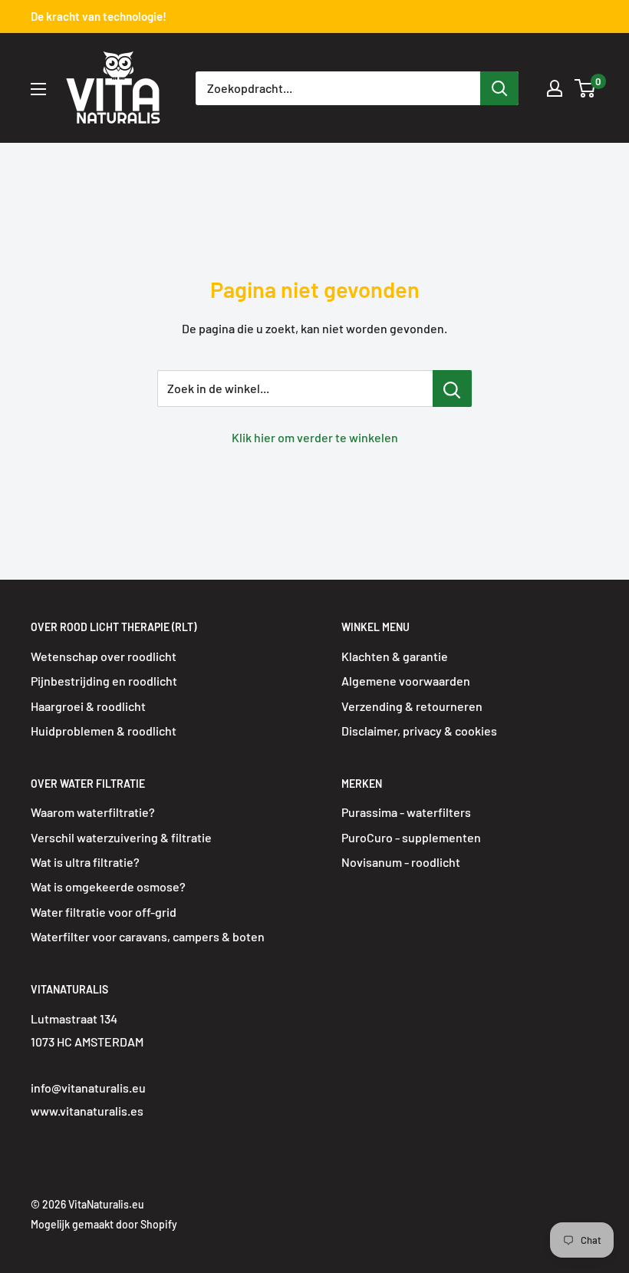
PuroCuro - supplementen (411, 837)
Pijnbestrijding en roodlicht (104, 680)
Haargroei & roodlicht (88, 706)
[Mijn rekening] (554, 88)
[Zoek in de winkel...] (452, 388)
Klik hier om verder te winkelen (315, 437)
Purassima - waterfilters (406, 812)
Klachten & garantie (394, 656)
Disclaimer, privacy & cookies (419, 730)
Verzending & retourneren (411, 706)
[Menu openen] (38, 89)
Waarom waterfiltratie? (93, 812)
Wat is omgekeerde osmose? (108, 886)
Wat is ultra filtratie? (85, 862)
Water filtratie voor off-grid (103, 911)
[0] (585, 88)
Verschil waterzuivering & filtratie (121, 837)
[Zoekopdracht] (499, 88)
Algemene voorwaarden (405, 680)
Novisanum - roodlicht (400, 862)
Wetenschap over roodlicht (103, 656)
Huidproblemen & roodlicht (103, 730)
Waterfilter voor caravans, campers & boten (148, 936)
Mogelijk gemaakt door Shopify (104, 1224)
